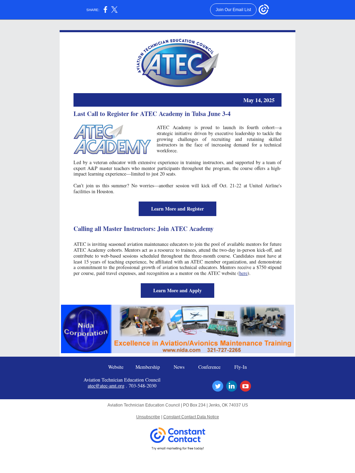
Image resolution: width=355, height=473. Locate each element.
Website (115, 367)
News (179, 367)
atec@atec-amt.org (106, 385)
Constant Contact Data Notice (191, 416)
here (243, 273)
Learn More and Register (177, 208)
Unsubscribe (148, 416)
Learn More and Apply (177, 290)
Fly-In (240, 367)
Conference (209, 367)
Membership (148, 367)
